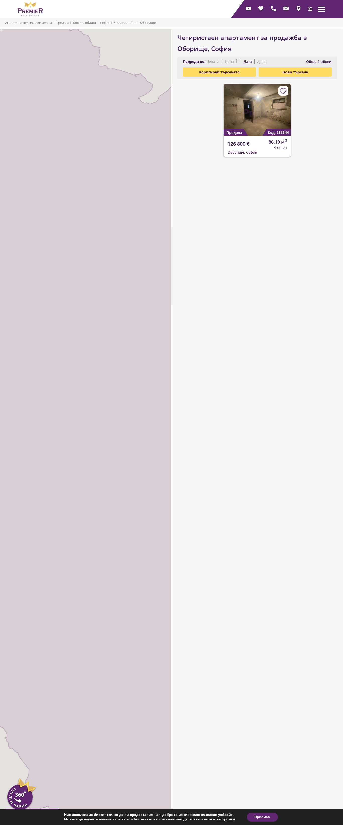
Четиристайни (125, 22)
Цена (211, 61)
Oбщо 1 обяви (319, 61)
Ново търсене (295, 72)
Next (284, 106)
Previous (225, 106)
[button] (310, 9)
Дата (248, 61)
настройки (225, 819)
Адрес (261, 61)
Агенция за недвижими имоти (28, 22)
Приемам (262, 817)
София (105, 22)
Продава (62, 22)
